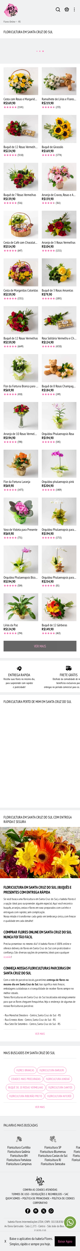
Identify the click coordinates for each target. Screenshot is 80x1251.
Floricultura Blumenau (53, 1151)
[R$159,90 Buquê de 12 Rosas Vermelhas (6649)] (21, 320)
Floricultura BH (19, 1155)
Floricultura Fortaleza (19, 1160)
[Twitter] (43, 1211)
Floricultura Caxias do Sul (53, 1155)
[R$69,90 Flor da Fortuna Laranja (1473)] (21, 464)
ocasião (7, 957)
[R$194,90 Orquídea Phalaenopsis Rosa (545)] (59, 416)
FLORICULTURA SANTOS (60, 1087)
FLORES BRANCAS (25, 1070)
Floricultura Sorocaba (53, 1164)
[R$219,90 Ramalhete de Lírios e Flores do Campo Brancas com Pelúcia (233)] (59, 81)
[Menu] (74, 10)
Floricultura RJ (53, 1160)
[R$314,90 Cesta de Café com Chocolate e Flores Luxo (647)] (21, 225)
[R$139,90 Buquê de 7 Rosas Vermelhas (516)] (21, 177)
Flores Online (9, 21)
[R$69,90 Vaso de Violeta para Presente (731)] (21, 512)
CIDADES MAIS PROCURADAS (26, 1079)
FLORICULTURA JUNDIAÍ (58, 1079)
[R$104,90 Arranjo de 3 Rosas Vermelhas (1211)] (59, 225)
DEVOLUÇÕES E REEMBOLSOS (46, 1194)
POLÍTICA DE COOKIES (63, 1198)
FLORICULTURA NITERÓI (59, 1096)
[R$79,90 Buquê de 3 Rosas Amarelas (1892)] (59, 272)
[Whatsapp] (51, 1213)
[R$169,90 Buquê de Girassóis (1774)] (59, 129)
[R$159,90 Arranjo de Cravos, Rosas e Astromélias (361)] (59, 177)
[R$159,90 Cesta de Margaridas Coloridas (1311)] (21, 272)
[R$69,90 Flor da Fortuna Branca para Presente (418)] (21, 368)
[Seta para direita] (76, 1154)
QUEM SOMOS (13, 1198)
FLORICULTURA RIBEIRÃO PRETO (25, 1096)
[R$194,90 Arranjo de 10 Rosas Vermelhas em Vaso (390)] (21, 416)
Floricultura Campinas (19, 1164)
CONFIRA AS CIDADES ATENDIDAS (40, 1190)
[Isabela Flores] (40, 1181)
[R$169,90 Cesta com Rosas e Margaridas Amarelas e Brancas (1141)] (21, 81)
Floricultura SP (52, 1147)
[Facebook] (28, 1213)
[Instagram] (36, 1213)
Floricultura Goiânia (19, 1151)
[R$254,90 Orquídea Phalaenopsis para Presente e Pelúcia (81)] (59, 559)
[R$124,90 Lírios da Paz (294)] (21, 607)
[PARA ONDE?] (58, 10)
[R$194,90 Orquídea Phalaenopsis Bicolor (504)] (21, 559)
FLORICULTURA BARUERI (52, 1070)
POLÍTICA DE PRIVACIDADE (36, 1198)
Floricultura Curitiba (18, 1147)
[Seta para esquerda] (3, 1154)
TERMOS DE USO (20, 1194)
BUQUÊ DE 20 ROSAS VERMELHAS (25, 1087)
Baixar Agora (65, 1241)
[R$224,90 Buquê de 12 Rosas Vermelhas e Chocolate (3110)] (21, 129)
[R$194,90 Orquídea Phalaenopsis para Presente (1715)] (59, 512)
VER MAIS (40, 646)
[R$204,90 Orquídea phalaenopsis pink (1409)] (59, 464)
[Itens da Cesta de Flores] (67, 10)
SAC (66, 1194)
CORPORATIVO (40, 1203)
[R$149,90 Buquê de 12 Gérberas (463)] (59, 607)
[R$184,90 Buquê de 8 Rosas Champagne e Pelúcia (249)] (59, 368)
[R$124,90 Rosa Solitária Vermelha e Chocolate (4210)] (59, 320)
